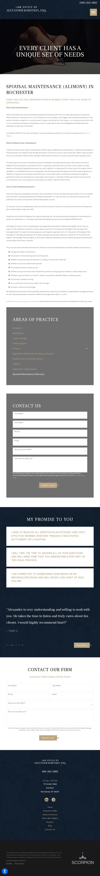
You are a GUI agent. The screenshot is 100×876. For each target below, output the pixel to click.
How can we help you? (24, 458)
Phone (17, 431)
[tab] (86, 349)
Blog (50, 825)
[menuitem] (50, 328)
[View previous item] (7, 645)
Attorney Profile (50, 811)
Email (17, 441)
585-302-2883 (50, 771)
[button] (5, 871)
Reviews (50, 822)
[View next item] (22, 645)
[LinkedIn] (46, 799)
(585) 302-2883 (88, 3)
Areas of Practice (50, 814)
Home (50, 807)
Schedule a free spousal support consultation (22, 301)
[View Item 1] (12, 645)
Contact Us (50, 829)
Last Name (19, 422)
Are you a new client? (23, 449)
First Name (19, 414)
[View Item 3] (18, 645)
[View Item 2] (15, 645)
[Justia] (53, 799)
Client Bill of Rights (50, 818)
